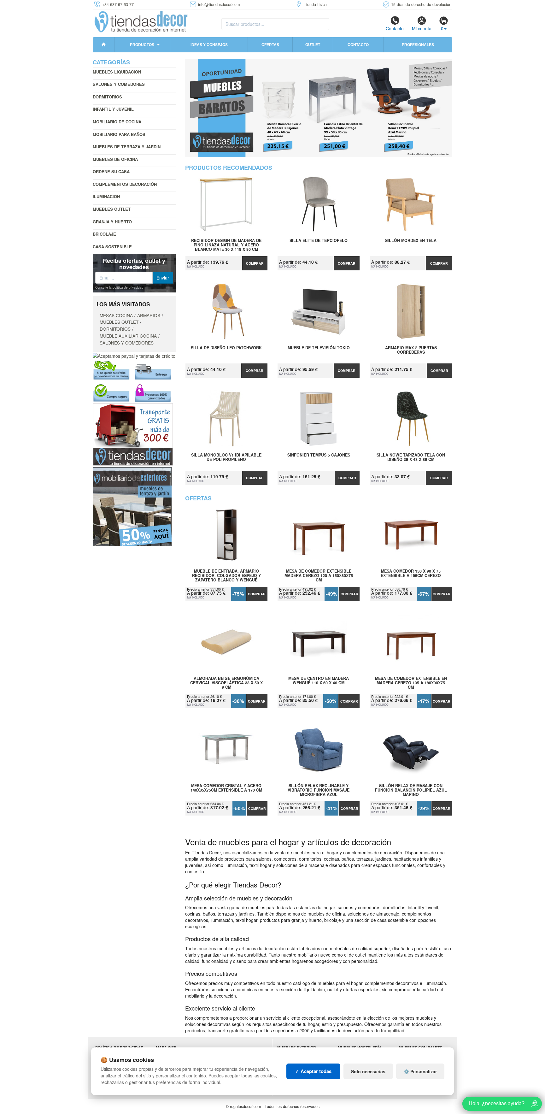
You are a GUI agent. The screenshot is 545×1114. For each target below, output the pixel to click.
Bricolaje (104, 234)
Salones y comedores (119, 84)
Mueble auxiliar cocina (128, 336)
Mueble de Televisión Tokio (319, 348)
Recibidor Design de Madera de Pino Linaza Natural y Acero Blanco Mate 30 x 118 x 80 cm (226, 244)
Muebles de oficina (115, 159)
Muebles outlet (112, 209)
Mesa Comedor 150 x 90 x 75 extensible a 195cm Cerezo (411, 573)
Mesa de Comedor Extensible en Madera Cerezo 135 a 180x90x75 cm (411, 682)
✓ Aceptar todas (313, 1071)
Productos (142, 45)
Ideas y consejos (209, 45)
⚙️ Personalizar (420, 1071)
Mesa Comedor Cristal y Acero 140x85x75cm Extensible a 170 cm (226, 788)
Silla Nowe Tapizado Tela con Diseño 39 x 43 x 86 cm (411, 457)
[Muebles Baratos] (319, 108)
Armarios (148, 315)
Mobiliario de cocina (117, 122)
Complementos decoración (125, 184)
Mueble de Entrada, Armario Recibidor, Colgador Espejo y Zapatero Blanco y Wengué (226, 575)
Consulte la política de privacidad (119, 287)
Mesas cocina (116, 315)
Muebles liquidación (117, 72)
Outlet (312, 45)
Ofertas (270, 45)
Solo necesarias (368, 1071)
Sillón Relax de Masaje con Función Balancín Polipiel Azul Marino (411, 790)
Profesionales (418, 45)
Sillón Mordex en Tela (411, 240)
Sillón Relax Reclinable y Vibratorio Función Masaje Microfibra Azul (318, 790)
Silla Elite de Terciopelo (319, 240)
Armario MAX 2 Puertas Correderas (411, 350)
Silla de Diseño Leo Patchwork (226, 348)
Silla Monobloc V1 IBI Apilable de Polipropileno (226, 457)
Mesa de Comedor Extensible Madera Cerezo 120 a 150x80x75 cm (318, 575)
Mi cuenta (421, 28)
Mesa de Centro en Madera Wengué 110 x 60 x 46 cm (318, 681)
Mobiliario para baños (119, 134)
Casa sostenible (112, 247)
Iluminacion (106, 196)
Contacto (395, 28)
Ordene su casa (111, 171)
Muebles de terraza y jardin (127, 147)
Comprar (255, 263)
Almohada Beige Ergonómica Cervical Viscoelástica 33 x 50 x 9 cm (226, 682)
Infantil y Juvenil (113, 109)
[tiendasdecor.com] (141, 21)
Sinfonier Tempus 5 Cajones (318, 455)
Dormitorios (107, 97)
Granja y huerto (112, 222)
